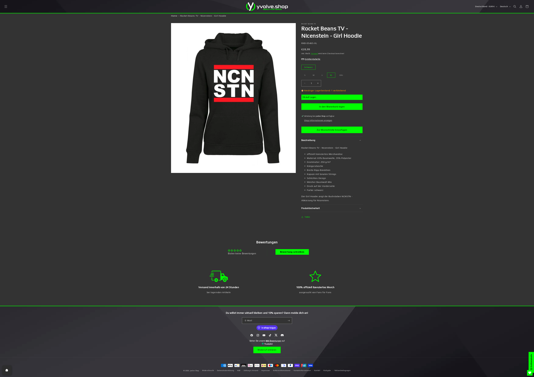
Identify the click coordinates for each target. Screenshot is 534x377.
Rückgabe (327, 370)
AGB (238, 370)
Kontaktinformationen (302, 370)
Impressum (265, 370)
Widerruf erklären (267, 350)
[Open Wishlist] (530, 373)
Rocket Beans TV (308, 24)
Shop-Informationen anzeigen (318, 120)
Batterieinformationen (282, 370)
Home (174, 15)
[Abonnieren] (289, 320)
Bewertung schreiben (292, 252)
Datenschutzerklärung (225, 370)
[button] (6, 6)
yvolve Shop (194, 370)
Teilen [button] (307, 217)
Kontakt (317, 370)
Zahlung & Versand (251, 370)
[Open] (7, 370)
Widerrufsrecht (208, 370)
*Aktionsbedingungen (342, 370)
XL (331, 75)
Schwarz (308, 67)
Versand (314, 54)
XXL (342, 76)
